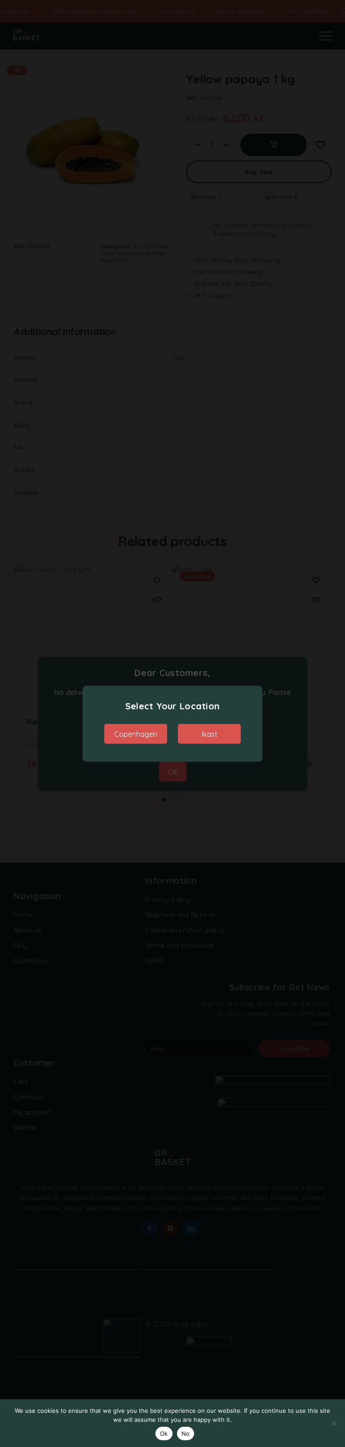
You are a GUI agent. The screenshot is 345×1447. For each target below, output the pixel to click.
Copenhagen (135, 733)
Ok (164, 1433)
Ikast (209, 733)
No (185, 1433)
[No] (333, 1423)
